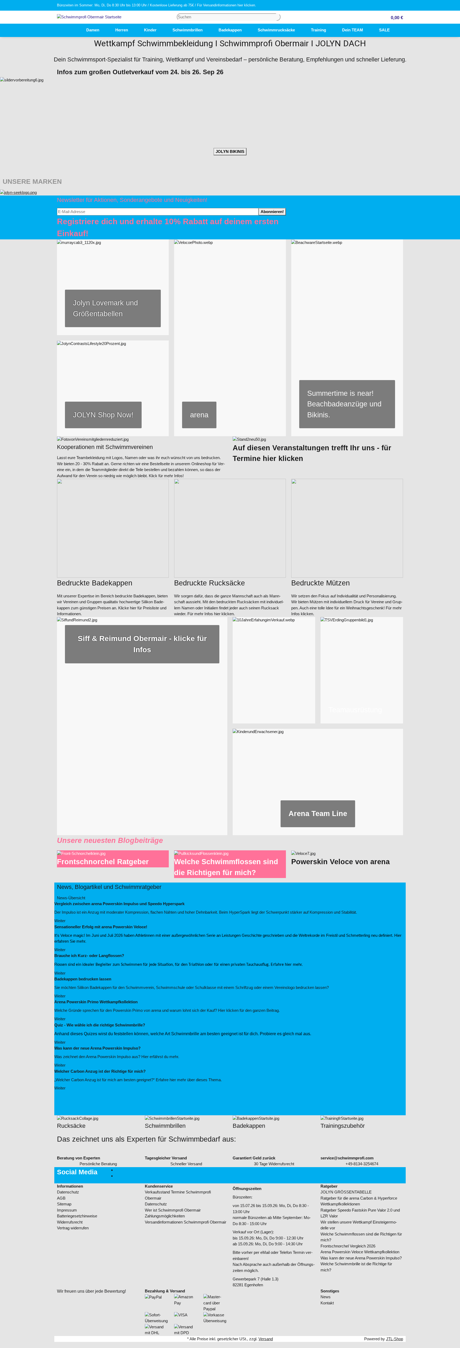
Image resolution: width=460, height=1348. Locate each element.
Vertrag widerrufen (73, 1228)
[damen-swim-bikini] (347, 337)
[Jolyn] (18, 192)
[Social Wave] (362, 670)
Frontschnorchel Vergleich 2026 (348, 1246)
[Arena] (230, 337)
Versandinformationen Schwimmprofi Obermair (185, 1222)
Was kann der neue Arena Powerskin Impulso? (361, 1258)
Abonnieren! (272, 211)
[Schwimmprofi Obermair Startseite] (89, 16)
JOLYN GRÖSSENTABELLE (346, 1192)
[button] (395, 17)
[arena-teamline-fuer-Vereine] (318, 782)
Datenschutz (68, 1192)
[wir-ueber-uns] (142, 726)
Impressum (67, 1210)
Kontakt (327, 1303)
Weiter (60, 920)
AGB (61, 1198)
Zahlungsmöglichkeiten (165, 1216)
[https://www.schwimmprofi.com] (70, 30)
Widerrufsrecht (70, 1222)
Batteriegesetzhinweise (77, 1216)
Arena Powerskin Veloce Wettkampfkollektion (360, 1252)
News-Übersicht (71, 898)
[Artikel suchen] (278, 17)
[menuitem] (70, 30)
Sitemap (64, 1204)
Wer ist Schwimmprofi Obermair (173, 1210)
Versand (265, 1339)
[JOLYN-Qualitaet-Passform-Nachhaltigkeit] (113, 287)
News (326, 1297)
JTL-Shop (394, 1339)
